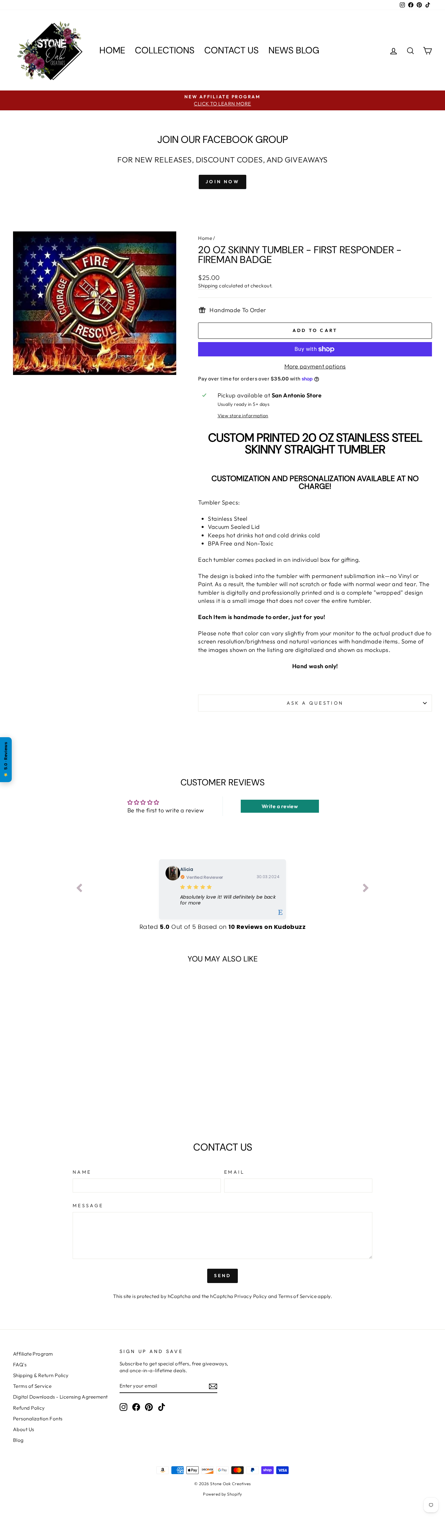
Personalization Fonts (37, 1418)
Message (88, 1205)
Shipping (208, 286)
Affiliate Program (33, 1354)
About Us (23, 1429)
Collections (164, 50)
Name (82, 1172)
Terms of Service (297, 1296)
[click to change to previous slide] (79, 889)
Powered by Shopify (222, 1494)
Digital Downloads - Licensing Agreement (60, 1397)
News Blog (293, 50)
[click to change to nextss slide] (365, 889)
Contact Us (231, 50)
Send (222, 1275)
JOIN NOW (222, 182)
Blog (18, 1440)
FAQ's (19, 1364)
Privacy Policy (250, 1296)
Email (234, 1172)
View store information (243, 416)
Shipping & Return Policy (41, 1375)
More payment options (315, 366)
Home (112, 50)
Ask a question (315, 703)
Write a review (280, 806)
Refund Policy (29, 1408)
